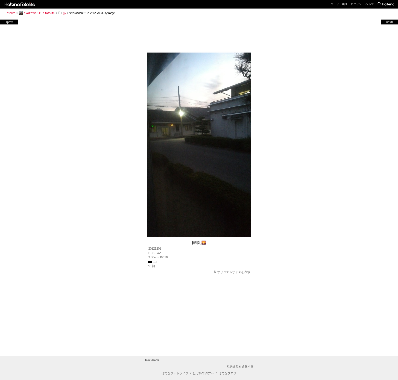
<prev (9, 22)
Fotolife (10, 13)
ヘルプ (370, 4)
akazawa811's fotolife (39, 13)
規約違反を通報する (240, 366)
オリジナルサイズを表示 (233, 272)
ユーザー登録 (339, 4)
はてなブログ (228, 373)
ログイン (356, 4)
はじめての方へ (203, 373)
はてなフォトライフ (174, 373)
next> (390, 22)
